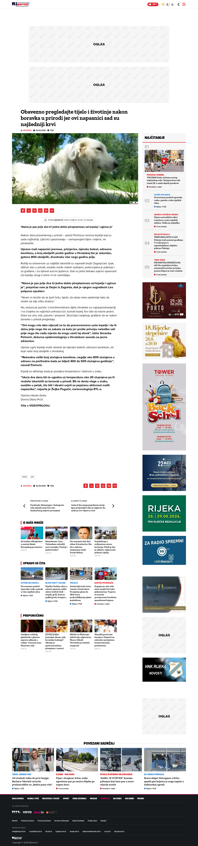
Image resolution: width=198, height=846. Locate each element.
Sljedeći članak (113, 506)
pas (32, 476)
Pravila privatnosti (44, 820)
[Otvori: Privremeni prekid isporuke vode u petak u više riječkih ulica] (32, 573)
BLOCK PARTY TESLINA (55, 582)
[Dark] (172, 4)
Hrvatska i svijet (103, 604)
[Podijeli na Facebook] (23, 210)
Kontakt (103, 820)
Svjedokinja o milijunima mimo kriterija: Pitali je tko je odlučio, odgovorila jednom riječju (105, 547)
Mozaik (93, 798)
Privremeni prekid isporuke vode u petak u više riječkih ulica (32, 589)
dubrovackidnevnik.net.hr (92, 831)
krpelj (24, 476)
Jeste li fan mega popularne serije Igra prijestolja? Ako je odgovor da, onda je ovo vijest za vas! (88, 508)
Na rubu (117, 798)
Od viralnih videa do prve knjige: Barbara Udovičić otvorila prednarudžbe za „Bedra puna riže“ (32, 781)
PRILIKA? (74, 582)
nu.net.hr (107, 831)
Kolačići (15, 820)
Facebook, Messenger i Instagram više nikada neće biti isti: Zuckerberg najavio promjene (47, 508)
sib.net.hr (48, 831)
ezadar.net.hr (74, 831)
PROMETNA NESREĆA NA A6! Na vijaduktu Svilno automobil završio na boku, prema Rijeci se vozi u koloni (168, 266)
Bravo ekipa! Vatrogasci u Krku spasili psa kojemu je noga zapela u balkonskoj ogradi (164, 781)
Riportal (27, 130)
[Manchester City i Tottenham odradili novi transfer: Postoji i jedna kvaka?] (56, 533)
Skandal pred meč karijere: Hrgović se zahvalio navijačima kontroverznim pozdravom (104, 640)
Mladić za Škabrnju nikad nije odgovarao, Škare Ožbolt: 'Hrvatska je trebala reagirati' (80, 640)
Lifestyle (105, 798)
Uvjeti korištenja (78, 820)
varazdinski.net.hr (35, 831)
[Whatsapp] (40, 210)
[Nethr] (52, 812)
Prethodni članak (24, 506)
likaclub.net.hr (119, 831)
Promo (140, 798)
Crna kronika (161, 226)
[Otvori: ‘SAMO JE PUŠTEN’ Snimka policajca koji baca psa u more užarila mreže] (121, 759)
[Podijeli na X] (29, 210)
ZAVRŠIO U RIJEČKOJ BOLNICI (166, 214)
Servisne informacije (61, 820)
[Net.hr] (16, 812)
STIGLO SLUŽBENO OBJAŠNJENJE (116, 774)
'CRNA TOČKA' (159, 260)
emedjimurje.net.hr (19, 831)
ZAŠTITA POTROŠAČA (104, 582)
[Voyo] (27, 812)
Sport (66, 798)
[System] (167, 4)
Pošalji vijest (92, 820)
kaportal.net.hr (61, 831)
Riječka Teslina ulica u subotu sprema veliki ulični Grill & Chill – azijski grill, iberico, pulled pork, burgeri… (56, 592)
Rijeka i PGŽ (28, 595)
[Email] (46, 210)
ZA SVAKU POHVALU (154, 774)
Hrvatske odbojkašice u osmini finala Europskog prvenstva (31, 544)
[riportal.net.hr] (17, 838)
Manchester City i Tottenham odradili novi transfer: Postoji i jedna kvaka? (56, 545)
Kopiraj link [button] (52, 210)
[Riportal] (20, 4)
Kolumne (129, 798)
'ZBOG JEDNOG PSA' (22, 774)
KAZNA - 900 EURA (65, 774)
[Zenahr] (39, 812)
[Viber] (34, 210)
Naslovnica (18, 798)
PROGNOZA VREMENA (155, 174)
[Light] (163, 4)
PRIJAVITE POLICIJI (162, 234)
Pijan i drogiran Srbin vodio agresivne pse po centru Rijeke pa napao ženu (75, 781)
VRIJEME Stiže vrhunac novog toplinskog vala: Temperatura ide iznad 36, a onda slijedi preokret (163, 180)
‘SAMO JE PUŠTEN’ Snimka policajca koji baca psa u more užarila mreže (117, 781)
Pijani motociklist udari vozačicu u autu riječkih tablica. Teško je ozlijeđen (167, 220)
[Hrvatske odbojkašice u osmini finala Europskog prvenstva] (32, 533)
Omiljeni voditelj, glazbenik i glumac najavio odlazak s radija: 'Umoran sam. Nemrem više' (31, 640)
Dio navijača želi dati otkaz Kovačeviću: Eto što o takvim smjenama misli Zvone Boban (81, 547)
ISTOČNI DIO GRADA (30, 582)
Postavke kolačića (27, 820)
